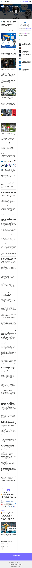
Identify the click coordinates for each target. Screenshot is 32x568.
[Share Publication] (22, 1)
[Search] (20, 1)
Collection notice (21, 562)
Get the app (19, 564)
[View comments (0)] (30, 9)
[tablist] (4, 544)
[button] (10, 11)
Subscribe (25, 1)
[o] (20, 44)
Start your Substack (14, 564)
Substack (12, 566)
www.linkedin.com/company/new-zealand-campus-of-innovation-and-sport (8, 481)
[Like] (1, 30)
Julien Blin (2, 27)
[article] (25, 44)
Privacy (15, 562)
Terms (17, 562)
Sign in (30, 1)
